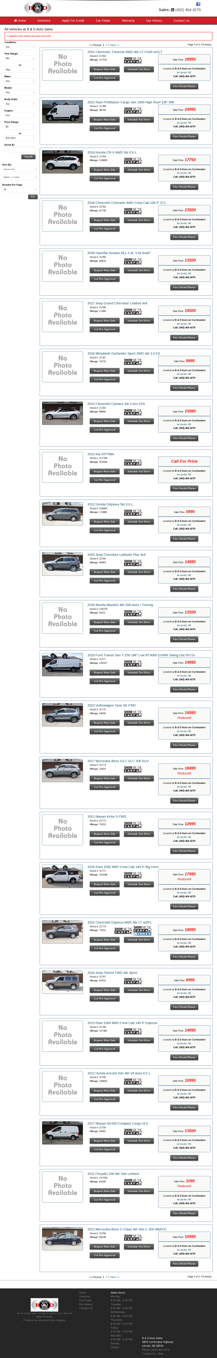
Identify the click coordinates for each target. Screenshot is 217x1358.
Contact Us (182, 20)
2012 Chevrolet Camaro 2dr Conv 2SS (116, 404)
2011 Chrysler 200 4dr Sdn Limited (113, 1174)
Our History (154, 20)
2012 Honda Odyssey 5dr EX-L (110, 504)
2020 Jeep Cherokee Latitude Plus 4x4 (116, 554)
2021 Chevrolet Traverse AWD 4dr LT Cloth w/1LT (125, 52)
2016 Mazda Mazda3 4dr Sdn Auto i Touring (120, 605)
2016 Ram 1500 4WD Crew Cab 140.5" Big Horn (123, 867)
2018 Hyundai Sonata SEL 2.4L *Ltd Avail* (119, 253)
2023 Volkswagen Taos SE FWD (112, 705)
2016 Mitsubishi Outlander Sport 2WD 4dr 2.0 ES (124, 353)
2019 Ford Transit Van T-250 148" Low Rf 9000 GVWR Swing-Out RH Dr (141, 655)
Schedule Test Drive (139, 69)
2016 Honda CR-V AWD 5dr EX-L (112, 152)
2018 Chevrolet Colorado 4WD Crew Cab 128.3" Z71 (127, 203)
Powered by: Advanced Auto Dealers (44, 1320)
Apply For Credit (73, 20)
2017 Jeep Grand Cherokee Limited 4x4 (117, 303)
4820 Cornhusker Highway (157, 1342)
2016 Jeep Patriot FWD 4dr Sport (112, 973)
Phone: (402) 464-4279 (155, 1349)
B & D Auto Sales (152, 1338)
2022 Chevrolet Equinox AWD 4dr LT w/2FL (120, 922)
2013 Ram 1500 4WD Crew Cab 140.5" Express (122, 1023)
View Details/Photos (184, 86)
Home (21, 20)
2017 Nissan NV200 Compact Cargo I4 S (118, 1123)
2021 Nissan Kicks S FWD (107, 816)
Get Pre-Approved (104, 77)
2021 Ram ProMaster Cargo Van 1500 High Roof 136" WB (131, 102)
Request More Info (104, 69)
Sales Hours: (118, 1292)
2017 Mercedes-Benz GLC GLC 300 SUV (118, 761)
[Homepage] (38, 7)
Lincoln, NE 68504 (152, 1345)
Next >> (115, 45)
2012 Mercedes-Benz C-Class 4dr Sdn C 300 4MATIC (127, 1229)
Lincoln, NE (185, 72)
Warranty (128, 20)
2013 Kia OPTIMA (101, 454)
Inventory (44, 20)
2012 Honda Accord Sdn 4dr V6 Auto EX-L (119, 1073)
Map (160, 1353)
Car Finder (103, 20)
